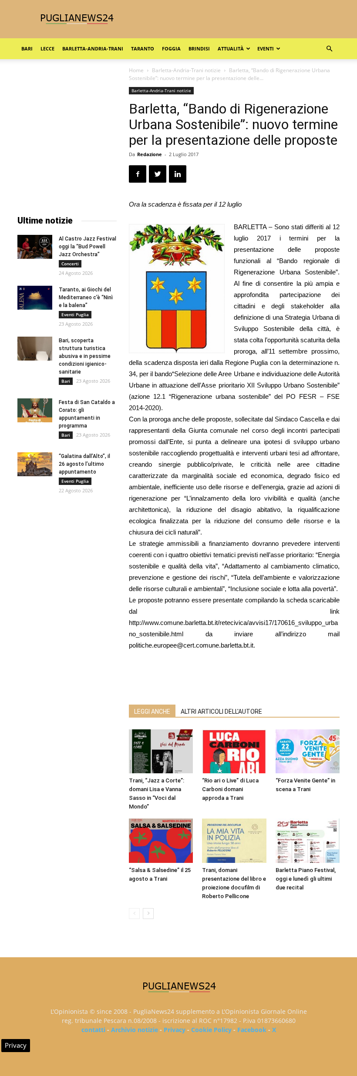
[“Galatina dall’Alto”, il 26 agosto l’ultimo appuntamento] (34, 464)
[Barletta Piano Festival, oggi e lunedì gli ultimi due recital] (308, 840)
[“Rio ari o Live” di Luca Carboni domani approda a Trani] (234, 751)
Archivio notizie (134, 1030)
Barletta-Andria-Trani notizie (186, 70)
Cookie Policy (211, 1030)
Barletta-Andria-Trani (92, 48)
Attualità (231, 48)
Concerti (70, 264)
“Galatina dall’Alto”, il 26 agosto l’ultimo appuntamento (84, 464)
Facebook (251, 1030)
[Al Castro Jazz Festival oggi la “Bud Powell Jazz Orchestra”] (34, 247)
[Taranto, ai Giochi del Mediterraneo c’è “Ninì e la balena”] (34, 298)
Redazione (149, 154)
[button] (329, 49)
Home (136, 70)
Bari (27, 48)
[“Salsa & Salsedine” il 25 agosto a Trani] (161, 841)
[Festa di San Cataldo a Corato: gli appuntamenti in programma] (34, 410)
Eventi (265, 48)
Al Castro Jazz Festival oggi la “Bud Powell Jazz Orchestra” (87, 246)
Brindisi (199, 48)
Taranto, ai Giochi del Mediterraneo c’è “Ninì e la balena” (86, 297)
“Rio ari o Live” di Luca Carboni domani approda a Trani (230, 789)
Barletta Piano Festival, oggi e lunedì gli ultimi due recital (306, 879)
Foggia (171, 48)
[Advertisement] (234, 675)
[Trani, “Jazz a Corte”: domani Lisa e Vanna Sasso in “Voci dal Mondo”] (161, 751)
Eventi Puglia (75, 314)
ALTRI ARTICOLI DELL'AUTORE (221, 711)
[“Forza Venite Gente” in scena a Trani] (308, 751)
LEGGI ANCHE (152, 711)
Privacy (174, 1030)
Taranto (142, 48)
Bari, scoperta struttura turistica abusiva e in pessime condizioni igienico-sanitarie (85, 356)
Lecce (47, 48)
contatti (93, 1030)
